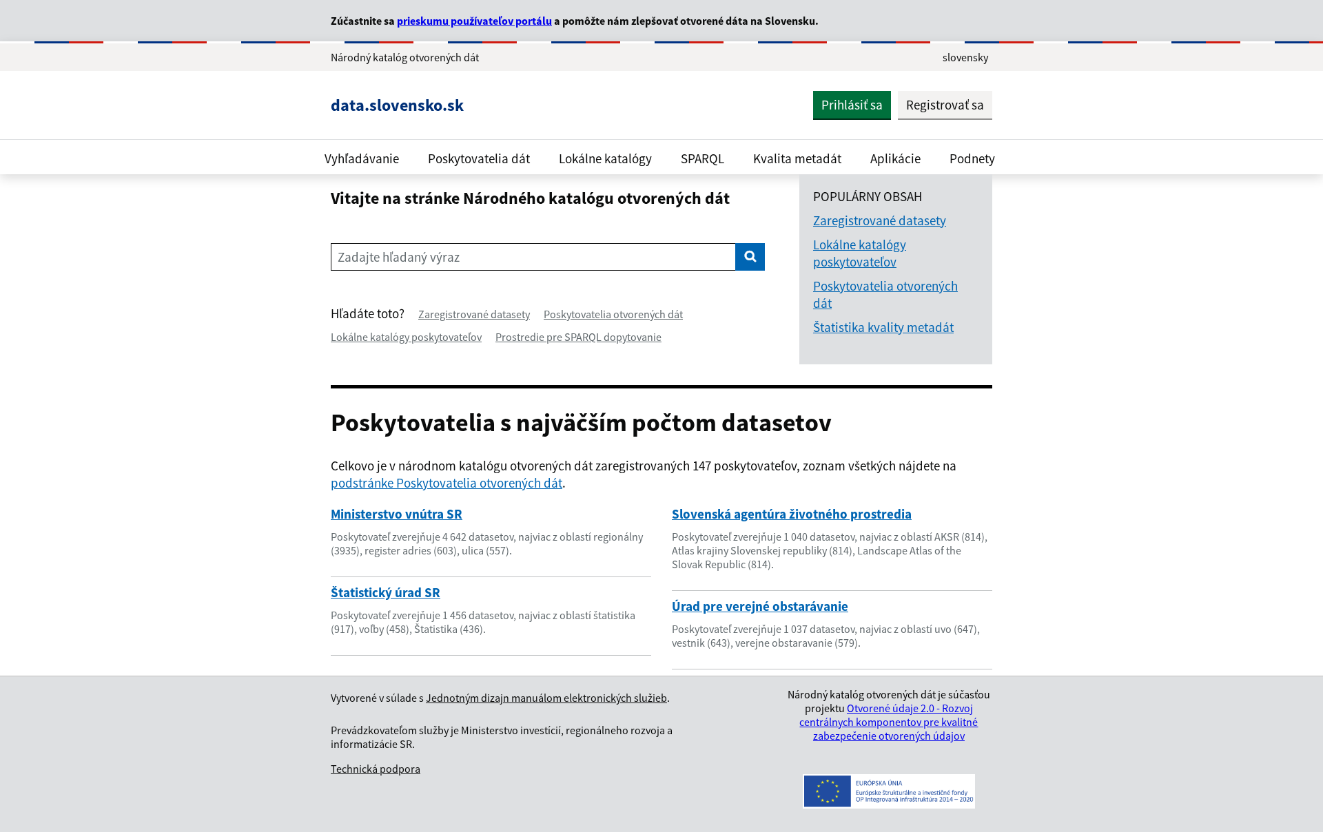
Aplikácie (895, 158)
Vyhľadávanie (362, 158)
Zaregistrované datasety (474, 314)
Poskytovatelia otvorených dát (613, 314)
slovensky (965, 57)
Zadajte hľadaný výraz (399, 257)
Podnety (972, 158)
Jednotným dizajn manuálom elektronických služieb (546, 698)
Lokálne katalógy (605, 158)
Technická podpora (375, 769)
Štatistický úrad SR (385, 592)
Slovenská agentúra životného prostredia (792, 514)
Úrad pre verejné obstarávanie (760, 606)
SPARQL (702, 158)
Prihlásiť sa (852, 104)
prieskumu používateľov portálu (474, 21)
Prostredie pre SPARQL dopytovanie (578, 337)
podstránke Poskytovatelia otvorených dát (446, 483)
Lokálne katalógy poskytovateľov (406, 337)
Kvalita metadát (797, 158)
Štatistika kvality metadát (883, 327)
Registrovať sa (945, 104)
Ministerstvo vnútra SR (396, 514)
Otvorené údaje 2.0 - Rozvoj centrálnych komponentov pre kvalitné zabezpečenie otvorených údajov (888, 721)
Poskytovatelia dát (479, 158)
